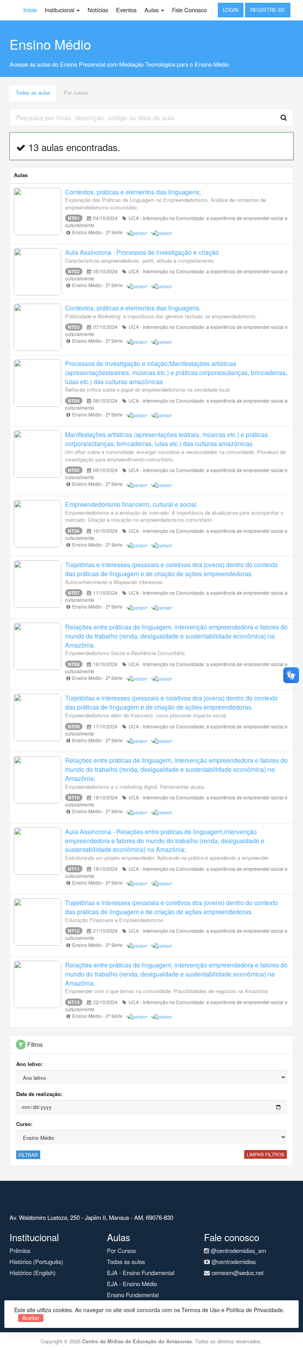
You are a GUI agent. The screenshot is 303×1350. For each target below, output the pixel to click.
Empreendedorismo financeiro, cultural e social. (131, 504)
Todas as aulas (33, 92)
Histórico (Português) (36, 1261)
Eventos (126, 10)
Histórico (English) (32, 1272)
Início (30, 10)
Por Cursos (121, 1250)
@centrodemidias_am (237, 1250)
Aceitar (30, 1318)
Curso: (24, 1124)
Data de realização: (39, 1094)
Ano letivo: (29, 1064)
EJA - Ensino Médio (132, 1283)
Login (230, 9)
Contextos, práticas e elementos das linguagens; (133, 191)
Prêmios (19, 1250)
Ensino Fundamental (133, 1294)
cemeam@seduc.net (237, 1272)
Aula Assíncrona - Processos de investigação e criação (142, 252)
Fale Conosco (189, 10)
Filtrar (28, 1154)
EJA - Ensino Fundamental (140, 1272)
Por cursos (76, 92)
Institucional (60, 10)
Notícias (98, 10)
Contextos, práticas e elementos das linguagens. (133, 307)
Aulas (152, 10)
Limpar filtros (265, 1154)
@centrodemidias (233, 1261)
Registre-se (267, 9)
